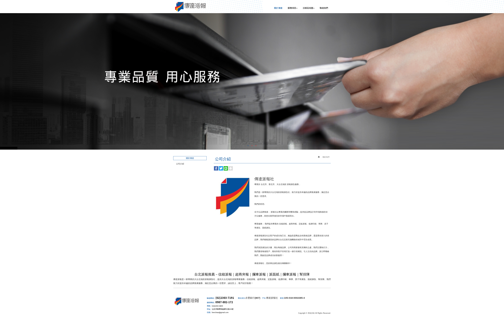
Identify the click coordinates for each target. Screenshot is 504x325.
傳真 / (209, 306)
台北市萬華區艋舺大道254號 (222, 309)
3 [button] (256, 145)
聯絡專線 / (211, 298)
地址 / (209, 309)
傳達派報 (190, 6)
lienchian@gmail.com (220, 312)
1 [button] (248, 145)
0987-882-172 (224, 302)
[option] (252, 81)
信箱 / (209, 312)
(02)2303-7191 (224, 298)
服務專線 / (211, 302)
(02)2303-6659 (217, 306)
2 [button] (252, 145)
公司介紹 (180, 164)
